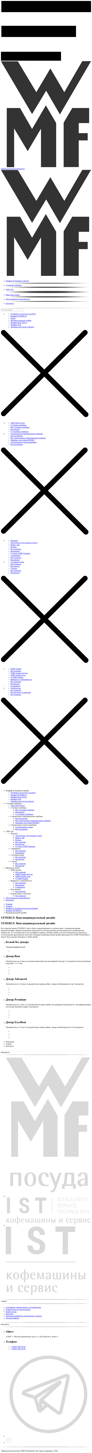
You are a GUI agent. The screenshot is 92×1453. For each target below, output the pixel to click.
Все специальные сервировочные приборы (28, 438)
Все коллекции (17, 436)
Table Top (9, 289)
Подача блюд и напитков (21, 692)
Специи (14, 568)
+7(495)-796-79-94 (18, 1347)
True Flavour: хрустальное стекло (24, 543)
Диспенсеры (16, 688)
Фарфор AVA (16, 325)
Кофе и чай (15, 545)
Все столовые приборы (20, 427)
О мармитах (15, 686)
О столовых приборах (20, 432)
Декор (13, 318)
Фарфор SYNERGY (19, 316)
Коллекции (15, 429)
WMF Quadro (16, 669)
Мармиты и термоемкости (21, 680)
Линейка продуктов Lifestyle (22, 327)
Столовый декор (17, 562)
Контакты (10, 303)
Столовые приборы (14, 285)
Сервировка (15, 556)
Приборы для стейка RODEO (23, 440)
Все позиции (16, 549)
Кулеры (14, 547)
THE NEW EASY (18, 423)
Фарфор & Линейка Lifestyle (17, 281)
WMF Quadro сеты (18, 675)
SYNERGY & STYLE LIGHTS (23, 314)
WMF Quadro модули (19, 673)
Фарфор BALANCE (19, 323)
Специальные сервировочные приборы (27, 434)
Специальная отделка (24, 827)
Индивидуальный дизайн (21, 320)
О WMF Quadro (17, 677)
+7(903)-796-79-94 (18, 1349)
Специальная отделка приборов (24, 442)
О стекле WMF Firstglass (20, 553)
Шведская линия (12, 295)
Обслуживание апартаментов (18, 299)
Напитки (14, 541)
